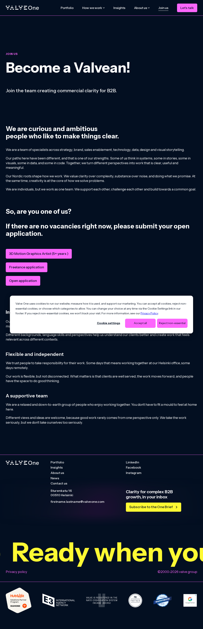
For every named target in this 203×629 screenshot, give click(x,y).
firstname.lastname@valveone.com (77, 502)
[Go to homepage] (22, 463)
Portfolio (67, 8)
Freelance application (26, 267)
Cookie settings (108, 323)
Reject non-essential (172, 323)
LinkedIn (132, 462)
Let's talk (187, 8)
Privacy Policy (149, 313)
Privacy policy (16, 572)
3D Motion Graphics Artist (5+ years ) (38, 253)
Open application (23, 281)
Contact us (59, 483)
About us (57, 473)
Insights (119, 8)
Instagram (133, 473)
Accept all (140, 323)
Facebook (133, 467)
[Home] (22, 8)
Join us (163, 8)
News (55, 478)
